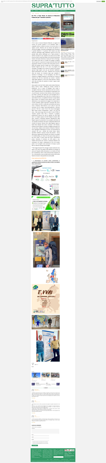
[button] (46, 180)
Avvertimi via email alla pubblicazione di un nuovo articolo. (40, 443)
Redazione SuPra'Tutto (41, 19)
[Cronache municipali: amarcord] (62, 67)
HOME (32, 10)
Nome (32, 434)
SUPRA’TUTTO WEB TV (63, 10)
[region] (67, 22)
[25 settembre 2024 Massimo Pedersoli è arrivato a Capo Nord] (36, 375)
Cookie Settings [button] (99, 1)
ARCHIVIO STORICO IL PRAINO (53, 10)
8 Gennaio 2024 (35, 19)
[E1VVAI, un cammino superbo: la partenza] (55, 375)
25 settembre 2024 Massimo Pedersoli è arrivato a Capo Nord (36, 379)
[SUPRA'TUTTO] (53, 9)
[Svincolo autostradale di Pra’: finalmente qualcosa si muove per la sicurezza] (62, 71)
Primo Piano (46, 19)
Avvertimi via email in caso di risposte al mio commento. (40, 441)
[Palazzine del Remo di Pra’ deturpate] (62, 62)
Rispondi (33, 422)
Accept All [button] (103, 1)
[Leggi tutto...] (71, 59)
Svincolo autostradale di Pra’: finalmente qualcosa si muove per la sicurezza (69, 71)
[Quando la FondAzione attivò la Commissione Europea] (67, 43)
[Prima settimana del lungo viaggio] (45, 375)
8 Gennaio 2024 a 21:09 (37, 390)
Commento (33, 428)
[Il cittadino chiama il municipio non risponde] (62, 76)
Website (33, 439)
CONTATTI (36, 10)
